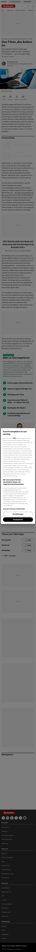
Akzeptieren (18, 519)
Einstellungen (18, 514)
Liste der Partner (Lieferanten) (14, 509)
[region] (18, 476)
